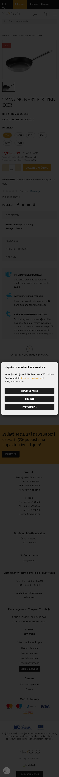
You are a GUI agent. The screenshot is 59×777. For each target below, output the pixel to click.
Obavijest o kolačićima (31, 378)
